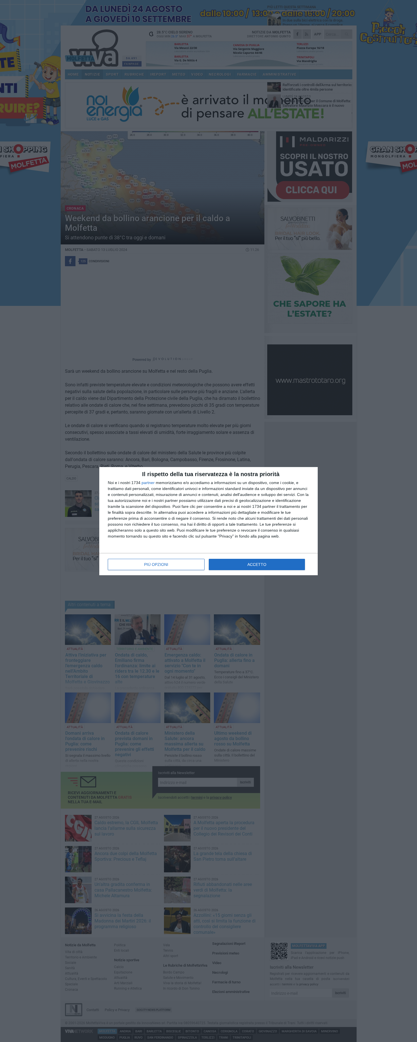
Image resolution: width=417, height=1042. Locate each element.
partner (148, 483)
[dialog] (208, 521)
